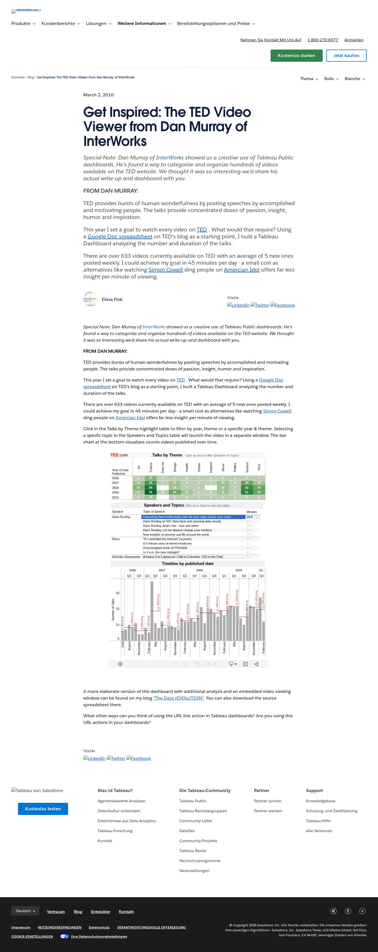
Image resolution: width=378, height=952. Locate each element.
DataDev (187, 830)
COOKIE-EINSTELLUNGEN (32, 936)
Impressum (20, 927)
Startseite (18, 77)
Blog (31, 77)
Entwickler (100, 911)
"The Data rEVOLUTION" (178, 698)
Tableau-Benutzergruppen (203, 810)
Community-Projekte (198, 840)
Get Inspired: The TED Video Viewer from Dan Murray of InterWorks (85, 77)
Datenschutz (99, 927)
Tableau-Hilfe (318, 820)
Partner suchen (268, 800)
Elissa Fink (112, 299)
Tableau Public (193, 800)
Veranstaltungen (194, 870)
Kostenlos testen (43, 809)
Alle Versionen (319, 830)
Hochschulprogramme (199, 860)
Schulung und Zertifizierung (332, 810)
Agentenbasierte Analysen (122, 800)
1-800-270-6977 (322, 39)
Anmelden (354, 39)
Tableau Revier (192, 850)
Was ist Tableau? (115, 790)
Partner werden (268, 810)
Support (314, 790)
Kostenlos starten (296, 55)
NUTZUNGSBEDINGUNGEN (59, 927)
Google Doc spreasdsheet (120, 236)
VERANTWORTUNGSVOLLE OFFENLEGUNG (151, 927)
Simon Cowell (166, 269)
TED (202, 229)
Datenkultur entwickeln (119, 810)
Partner (261, 790)
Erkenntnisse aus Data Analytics (127, 820)
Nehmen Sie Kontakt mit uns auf (270, 39)
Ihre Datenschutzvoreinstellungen (99, 936)
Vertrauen (56, 911)
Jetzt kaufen (346, 55)
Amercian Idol (242, 269)
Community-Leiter (195, 820)
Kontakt (105, 840)
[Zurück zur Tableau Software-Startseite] (32, 9)
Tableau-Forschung (115, 830)
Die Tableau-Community (205, 790)
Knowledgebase (320, 800)
